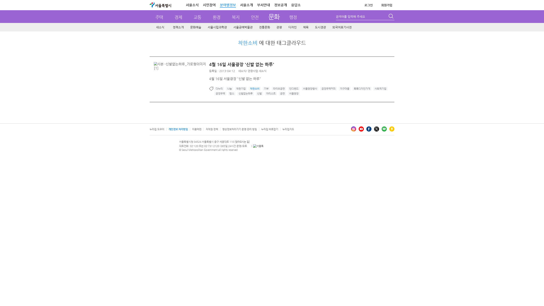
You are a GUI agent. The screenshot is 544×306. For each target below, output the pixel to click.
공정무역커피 (329, 88)
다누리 (219, 88)
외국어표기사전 (342, 27)
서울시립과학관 (217, 27)
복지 (235, 17)
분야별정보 (228, 5)
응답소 (296, 5)
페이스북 (368, 129)
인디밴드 (294, 88)
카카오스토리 (391, 129)
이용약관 (196, 129)
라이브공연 (279, 88)
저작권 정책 (212, 129)
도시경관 (320, 27)
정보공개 (280, 5)
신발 (259, 93)
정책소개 (178, 27)
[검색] (391, 17)
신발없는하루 (246, 93)
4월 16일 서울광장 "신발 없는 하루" (235, 79)
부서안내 (263, 5)
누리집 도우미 (157, 129)
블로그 (384, 129)
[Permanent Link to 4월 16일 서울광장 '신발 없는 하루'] (181, 64)
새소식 (160, 27)
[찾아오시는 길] (242, 141)
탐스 (232, 93)
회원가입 (386, 5)
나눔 (229, 88)
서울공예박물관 (243, 27)
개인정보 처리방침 (178, 129)
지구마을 (344, 88)
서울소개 (246, 5)
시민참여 (209, 5)
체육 (306, 27)
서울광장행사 (310, 88)
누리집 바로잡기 (269, 129)
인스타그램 (353, 129)
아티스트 (271, 93)
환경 (216, 17)
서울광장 (294, 93)
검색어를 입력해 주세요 (350, 16)
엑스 (376, 129)
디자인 (292, 27)
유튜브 (361, 129)
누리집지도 (288, 129)
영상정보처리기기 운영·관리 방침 (239, 129)
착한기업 (241, 88)
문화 (274, 16)
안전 (255, 17)
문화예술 (195, 27)
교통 (197, 17)
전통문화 (264, 27)
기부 (266, 88)
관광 (279, 27)
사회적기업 (380, 88)
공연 (282, 93)
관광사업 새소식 (257, 70)
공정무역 (220, 93)
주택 (159, 17)
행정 (293, 17)
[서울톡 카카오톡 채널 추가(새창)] (258, 146)
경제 (178, 17)
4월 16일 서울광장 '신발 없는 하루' (241, 64)
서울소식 (192, 5)
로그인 (368, 5)
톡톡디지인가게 (362, 88)
